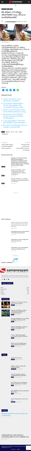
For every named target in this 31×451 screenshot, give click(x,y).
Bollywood (13, 401)
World (11, 9)
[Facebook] (2, 280)
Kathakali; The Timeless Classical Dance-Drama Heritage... (19, 302)
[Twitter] (6, 280)
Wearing (20, 131)
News (8, 9)
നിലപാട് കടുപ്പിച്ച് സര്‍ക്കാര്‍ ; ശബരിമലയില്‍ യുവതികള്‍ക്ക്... (19, 374)
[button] (2, 2)
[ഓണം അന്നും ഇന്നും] (5, 360)
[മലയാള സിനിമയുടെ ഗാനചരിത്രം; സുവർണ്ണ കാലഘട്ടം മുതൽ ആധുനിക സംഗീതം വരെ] (5, 181)
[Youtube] (8, 280)
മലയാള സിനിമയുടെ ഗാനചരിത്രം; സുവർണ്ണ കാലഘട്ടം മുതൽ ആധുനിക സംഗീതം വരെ (20, 180)
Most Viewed (4, 9)
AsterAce (9, 447)
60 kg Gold (8, 131)
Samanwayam (11, 22)
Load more (15, 255)
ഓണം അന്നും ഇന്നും (16, 357)
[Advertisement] (15, 203)
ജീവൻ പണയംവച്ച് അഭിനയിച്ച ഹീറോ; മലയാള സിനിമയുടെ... (18, 344)
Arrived (12, 131)
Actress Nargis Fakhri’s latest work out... (19, 399)
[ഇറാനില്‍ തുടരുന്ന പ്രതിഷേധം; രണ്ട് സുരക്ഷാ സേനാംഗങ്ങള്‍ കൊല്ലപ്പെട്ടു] (5, 385)
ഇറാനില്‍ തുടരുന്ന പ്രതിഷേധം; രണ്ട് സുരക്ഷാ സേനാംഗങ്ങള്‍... (19, 383)
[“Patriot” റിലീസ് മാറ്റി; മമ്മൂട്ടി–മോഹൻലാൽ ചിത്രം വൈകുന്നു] (5, 337)
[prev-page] (2, 186)
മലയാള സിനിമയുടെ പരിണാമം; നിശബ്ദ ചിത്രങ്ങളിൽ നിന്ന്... (19, 327)
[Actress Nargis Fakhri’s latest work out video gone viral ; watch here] (5, 401)
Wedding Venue (5, 133)
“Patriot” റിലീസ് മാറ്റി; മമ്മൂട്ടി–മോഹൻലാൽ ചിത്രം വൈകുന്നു (19, 335)
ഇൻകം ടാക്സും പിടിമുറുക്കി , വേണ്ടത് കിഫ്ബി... (18, 366)
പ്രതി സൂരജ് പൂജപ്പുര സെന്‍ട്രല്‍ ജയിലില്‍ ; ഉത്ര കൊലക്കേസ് (7, 146)
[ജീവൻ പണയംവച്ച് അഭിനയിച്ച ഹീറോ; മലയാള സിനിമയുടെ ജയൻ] (5, 346)
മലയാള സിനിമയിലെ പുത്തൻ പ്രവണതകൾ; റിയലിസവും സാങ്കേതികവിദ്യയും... (18, 312)
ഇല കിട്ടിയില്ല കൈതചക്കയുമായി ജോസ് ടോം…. (20, 391)
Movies (3, 175)
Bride (16, 131)
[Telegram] (4, 280)
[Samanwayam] (3, 21)
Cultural (3, 166)
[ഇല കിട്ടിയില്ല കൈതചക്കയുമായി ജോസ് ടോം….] (5, 393)
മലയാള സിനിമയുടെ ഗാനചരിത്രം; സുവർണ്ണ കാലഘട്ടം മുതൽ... (20, 319)
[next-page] (5, 186)
